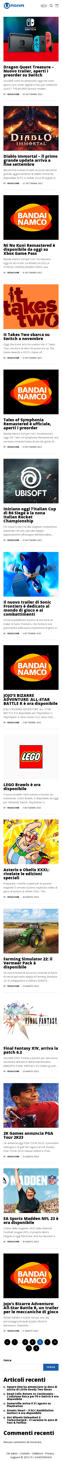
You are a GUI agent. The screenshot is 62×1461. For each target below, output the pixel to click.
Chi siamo (12, 1453)
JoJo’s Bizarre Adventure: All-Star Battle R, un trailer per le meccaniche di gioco (30, 1307)
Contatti (24, 1453)
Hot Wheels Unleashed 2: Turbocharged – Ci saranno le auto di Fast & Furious (32, 1420)
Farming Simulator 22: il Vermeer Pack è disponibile (27, 963)
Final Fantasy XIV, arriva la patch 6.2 (30, 1050)
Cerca (7, 1360)
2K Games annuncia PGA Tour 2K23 (28, 1135)
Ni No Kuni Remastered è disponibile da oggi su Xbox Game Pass (29, 249)
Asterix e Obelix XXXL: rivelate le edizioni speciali (26, 873)
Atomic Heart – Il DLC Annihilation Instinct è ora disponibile (30, 1411)
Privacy (49, 1453)
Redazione (13, 94)
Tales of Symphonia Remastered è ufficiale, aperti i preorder (27, 424)
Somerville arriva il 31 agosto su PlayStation (29, 1404)
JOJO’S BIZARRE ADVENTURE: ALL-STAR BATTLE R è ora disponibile (30, 699)
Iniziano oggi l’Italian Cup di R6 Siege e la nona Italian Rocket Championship (29, 515)
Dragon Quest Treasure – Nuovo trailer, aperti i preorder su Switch (28, 71)
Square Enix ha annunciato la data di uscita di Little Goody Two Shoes (32, 1388)
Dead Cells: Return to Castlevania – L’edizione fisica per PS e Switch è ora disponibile (33, 1396)
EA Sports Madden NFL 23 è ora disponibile (30, 1220)
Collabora (37, 1453)
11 (29, 1348)
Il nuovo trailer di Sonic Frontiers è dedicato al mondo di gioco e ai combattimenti (27, 608)
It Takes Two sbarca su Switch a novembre (26, 336)
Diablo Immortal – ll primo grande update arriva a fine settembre (30, 160)
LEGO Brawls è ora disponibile (21, 786)
